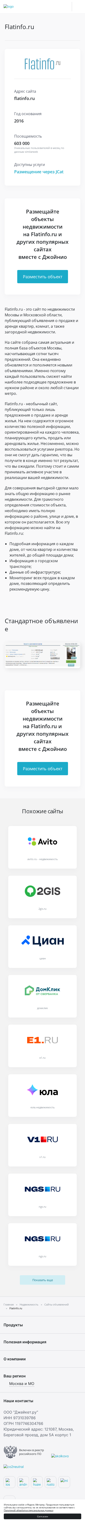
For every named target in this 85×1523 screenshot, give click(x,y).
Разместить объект (42, 276)
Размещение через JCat (39, 171)
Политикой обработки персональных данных (28, 1510)
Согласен (42, 1516)
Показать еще (42, 1280)
